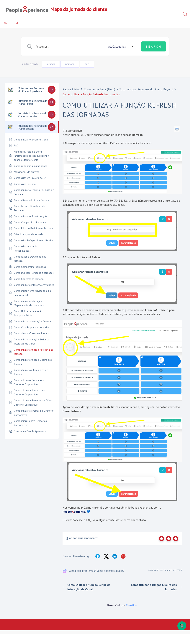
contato (141, 520)
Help (16, 23)
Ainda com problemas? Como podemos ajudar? (96, 570)
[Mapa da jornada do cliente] (27, 9)
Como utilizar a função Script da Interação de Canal (88, 587)
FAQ (88, 520)
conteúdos (114, 520)
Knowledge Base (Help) (99, 89)
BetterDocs (131, 605)
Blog (6, 23)
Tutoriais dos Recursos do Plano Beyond (146, 89)
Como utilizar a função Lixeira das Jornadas (154, 587)
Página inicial (71, 89)
